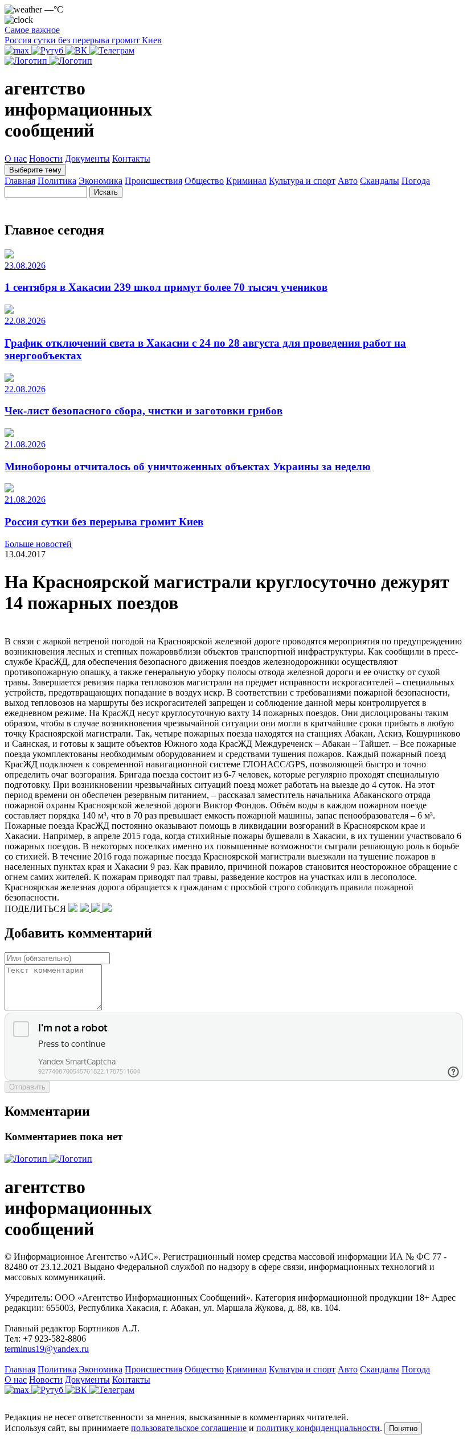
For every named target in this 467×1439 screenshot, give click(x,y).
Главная (20, 181)
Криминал (246, 181)
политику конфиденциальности (318, 1428)
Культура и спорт (302, 181)
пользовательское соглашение (189, 1428)
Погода (416, 181)
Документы (87, 158)
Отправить (27, 1087)
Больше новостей (38, 544)
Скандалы (379, 181)
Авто (348, 181)
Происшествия (153, 181)
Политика (57, 181)
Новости (46, 158)
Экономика (100, 181)
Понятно (403, 1428)
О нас (16, 158)
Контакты (131, 158)
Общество (204, 181)
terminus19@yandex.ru (47, 1349)
